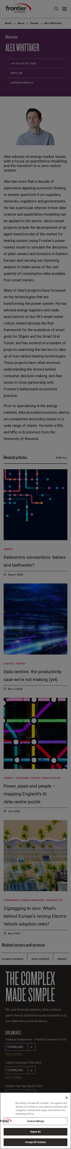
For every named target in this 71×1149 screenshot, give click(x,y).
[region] (35, 1121)
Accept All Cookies (35, 1142)
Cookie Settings (35, 1121)
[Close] (67, 1098)
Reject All (35, 1131)
